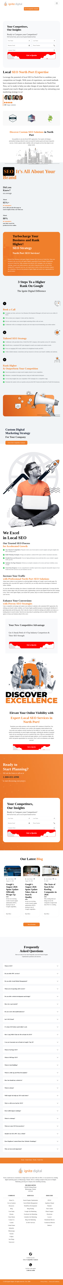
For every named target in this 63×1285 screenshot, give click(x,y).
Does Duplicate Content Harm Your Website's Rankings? (20, 1141)
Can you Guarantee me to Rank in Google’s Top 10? (19, 1042)
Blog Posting (30, 1208)
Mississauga (11, 1231)
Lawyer (49, 1217)
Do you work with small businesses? (15, 1011)
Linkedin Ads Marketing (30, 1217)
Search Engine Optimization (30, 1200)
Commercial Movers (49, 1222)
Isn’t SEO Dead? (9, 1019)
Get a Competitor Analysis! (31, 8)
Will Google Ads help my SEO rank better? (17, 1095)
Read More (8, 913)
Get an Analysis (11, 1203)
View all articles (31, 924)
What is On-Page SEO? (11, 1049)
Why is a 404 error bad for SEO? (14, 1103)
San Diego (11, 1239)
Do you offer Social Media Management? (16, 981)
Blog (11, 1208)
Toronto (11, 1233)
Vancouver (11, 1242)
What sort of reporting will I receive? (15, 988)
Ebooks (11, 1214)
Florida (35, 1160)
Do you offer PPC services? (12, 973)
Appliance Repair (49, 1203)
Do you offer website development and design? (17, 996)
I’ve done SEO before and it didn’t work (16, 1027)
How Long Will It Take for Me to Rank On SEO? (18, 1034)
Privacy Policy (44, 1281)
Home (22, 1160)
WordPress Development (30, 1206)
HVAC (49, 1200)
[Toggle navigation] (56, 3)
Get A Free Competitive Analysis (16, 442)
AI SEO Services (30, 1222)
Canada (11, 1222)
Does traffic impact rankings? (13, 1111)
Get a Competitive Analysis (30, 1259)
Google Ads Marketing (30, 1211)
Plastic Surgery (49, 1211)
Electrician (49, 1214)
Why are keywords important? (13, 1149)
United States (28, 1160)
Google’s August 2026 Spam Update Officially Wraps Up (12, 889)
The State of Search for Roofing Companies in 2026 (50, 889)
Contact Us (11, 1219)
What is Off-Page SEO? (11, 1057)
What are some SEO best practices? (14, 1126)
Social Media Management (30, 1203)
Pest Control (49, 1208)
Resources (11, 1206)
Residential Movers (50, 1219)
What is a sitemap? (10, 1118)
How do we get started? (11, 1004)
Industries (11, 1228)
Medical (49, 1225)
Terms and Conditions (54, 1281)
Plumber (49, 1206)
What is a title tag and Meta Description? (16, 1072)
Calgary (11, 1236)
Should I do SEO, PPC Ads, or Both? (15, 1133)
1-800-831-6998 (11, 777)
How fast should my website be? (13, 1080)
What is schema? (9, 1088)
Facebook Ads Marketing (30, 1214)
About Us (11, 1200)
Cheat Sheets (11, 1217)
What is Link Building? (11, 1065)
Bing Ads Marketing (30, 1219)
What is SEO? (8, 966)
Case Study (11, 1211)
